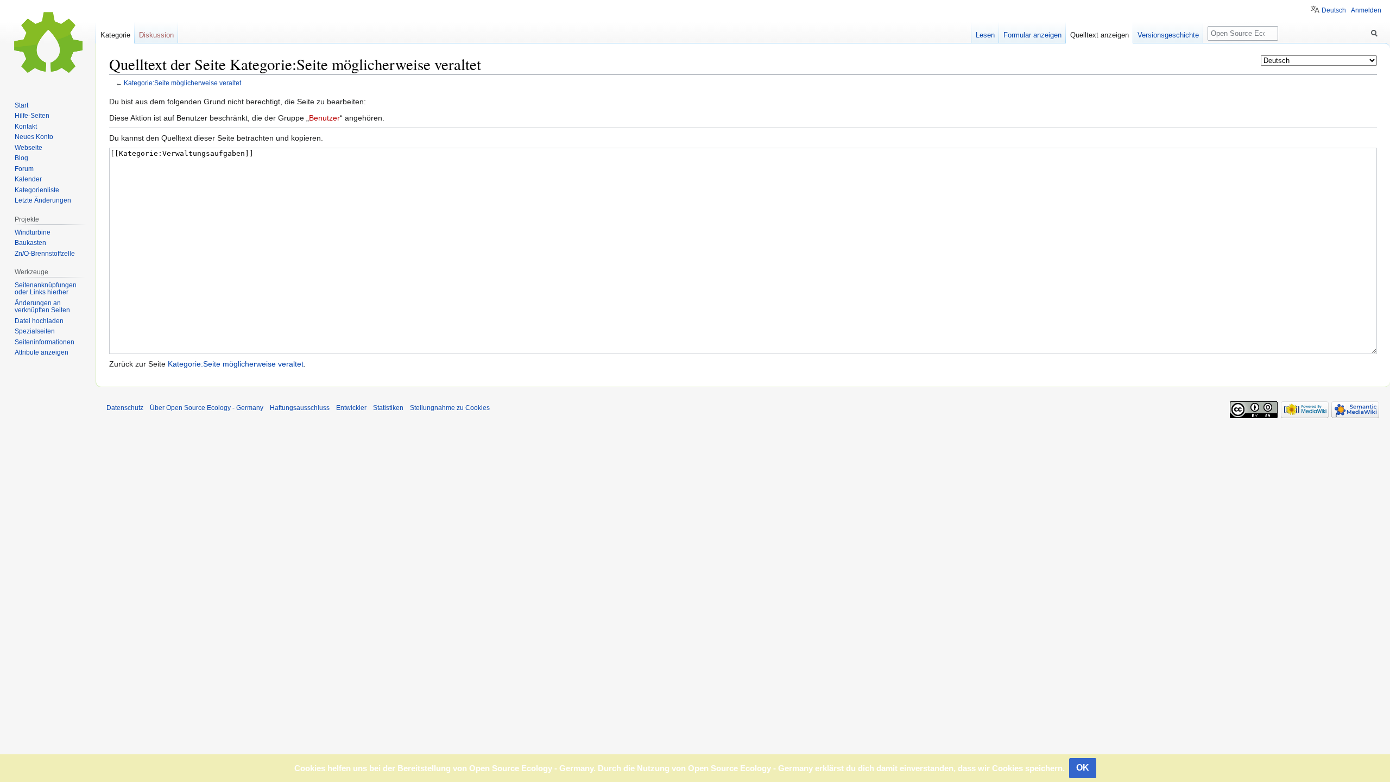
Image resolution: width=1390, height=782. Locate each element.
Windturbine (32, 232)
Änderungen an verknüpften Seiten (42, 306)
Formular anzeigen (1032, 35)
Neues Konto (34, 137)
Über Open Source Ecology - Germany (206, 408)
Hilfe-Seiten (32, 115)
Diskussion (156, 35)
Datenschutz (124, 408)
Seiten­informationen (44, 342)
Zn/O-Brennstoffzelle (45, 253)
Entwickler (351, 408)
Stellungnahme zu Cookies (450, 408)
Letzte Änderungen (43, 200)
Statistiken (388, 408)
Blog (21, 158)
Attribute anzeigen (41, 352)
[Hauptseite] (47, 43)
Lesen (985, 35)
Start (21, 105)
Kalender (28, 179)
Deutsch (1334, 10)
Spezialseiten (35, 331)
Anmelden (1366, 10)
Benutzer (324, 117)
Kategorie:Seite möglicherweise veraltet (182, 82)
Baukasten (30, 243)
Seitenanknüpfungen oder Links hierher (46, 289)
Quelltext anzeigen (1099, 35)
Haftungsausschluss (300, 408)
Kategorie (115, 35)
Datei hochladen (39, 321)
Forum (24, 169)
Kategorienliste (37, 190)
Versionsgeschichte (1168, 35)
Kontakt (26, 126)
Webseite (28, 148)
